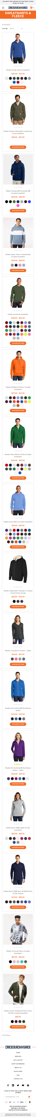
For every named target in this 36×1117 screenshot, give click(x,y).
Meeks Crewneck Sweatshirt (18, 314)
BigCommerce (9, 1115)
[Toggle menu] (5, 7)
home (18, 1052)
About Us (18, 1067)
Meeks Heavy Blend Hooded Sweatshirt (18, 522)
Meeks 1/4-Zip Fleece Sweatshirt (18, 70)
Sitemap (28, 1115)
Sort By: (5, 28)
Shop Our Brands (18, 1064)
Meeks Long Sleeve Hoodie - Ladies (18, 651)
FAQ (18, 1075)
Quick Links (18, 1071)
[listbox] (16, 28)
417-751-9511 (20, 3)
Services (18, 1056)
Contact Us (18, 1079)
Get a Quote (18, 1060)
